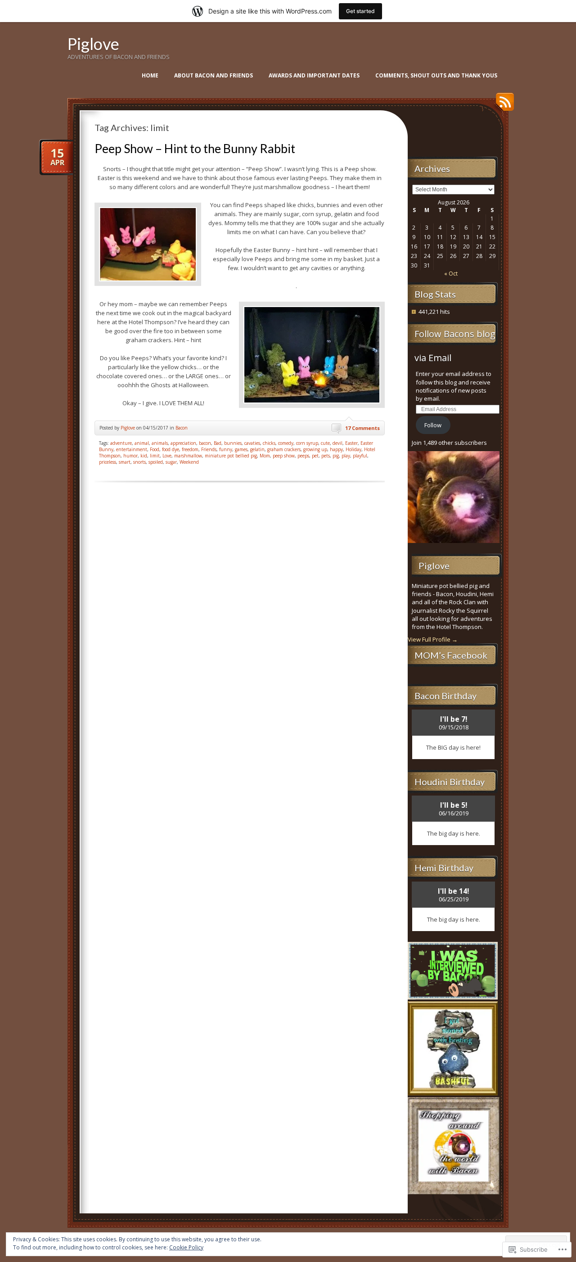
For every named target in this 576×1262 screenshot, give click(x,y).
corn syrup (307, 443)
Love (166, 455)
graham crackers (284, 449)
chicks (269, 443)
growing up (315, 449)
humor (130, 455)
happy (336, 449)
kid (143, 455)
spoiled (155, 462)
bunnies (233, 443)
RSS (502, 105)
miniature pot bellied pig (231, 455)
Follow (432, 425)
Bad (217, 443)
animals (160, 443)
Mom (265, 455)
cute (325, 443)
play (346, 455)
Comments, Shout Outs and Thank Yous (436, 75)
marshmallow (188, 455)
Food (154, 449)
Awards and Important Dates (314, 75)
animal (142, 443)
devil (337, 443)
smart (124, 462)
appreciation (183, 443)
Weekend (189, 462)
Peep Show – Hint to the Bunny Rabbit (194, 148)
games (241, 449)
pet (315, 455)
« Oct (451, 273)
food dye (170, 449)
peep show (284, 455)
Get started (360, 11)
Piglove (93, 44)
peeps (303, 455)
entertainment (131, 449)
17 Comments (362, 428)
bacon (205, 443)
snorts (139, 462)
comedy (285, 443)
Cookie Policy (186, 1247)
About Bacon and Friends (213, 75)
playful (360, 455)
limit (155, 455)
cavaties (252, 443)
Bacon (182, 428)
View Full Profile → (433, 639)
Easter (351, 443)
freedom (190, 449)
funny (225, 449)
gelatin (257, 449)
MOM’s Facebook (450, 655)
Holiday (353, 449)
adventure (121, 443)
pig (336, 455)
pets (325, 455)
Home (150, 75)
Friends (208, 449)
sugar (171, 462)
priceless (107, 462)
